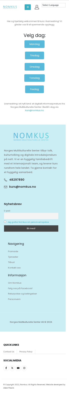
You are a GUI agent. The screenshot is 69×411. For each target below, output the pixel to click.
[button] (28, 7)
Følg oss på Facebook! (20, 288)
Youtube (18, 368)
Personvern (14, 299)
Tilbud (11, 262)
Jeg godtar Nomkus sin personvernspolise (28, 222)
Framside (13, 251)
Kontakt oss (14, 267)
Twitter (12, 368)
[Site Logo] (10, 7)
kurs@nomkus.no (34, 110)
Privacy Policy (25, 351)
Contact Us (8, 351)
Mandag (34, 44)
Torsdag (34, 78)
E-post (7, 210)
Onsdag (35, 66)
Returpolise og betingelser (22, 293)
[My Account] (37, 7)
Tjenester (13, 256)
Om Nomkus (14, 282)
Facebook (6, 368)
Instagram (24, 368)
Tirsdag (34, 55)
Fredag (34, 89)
